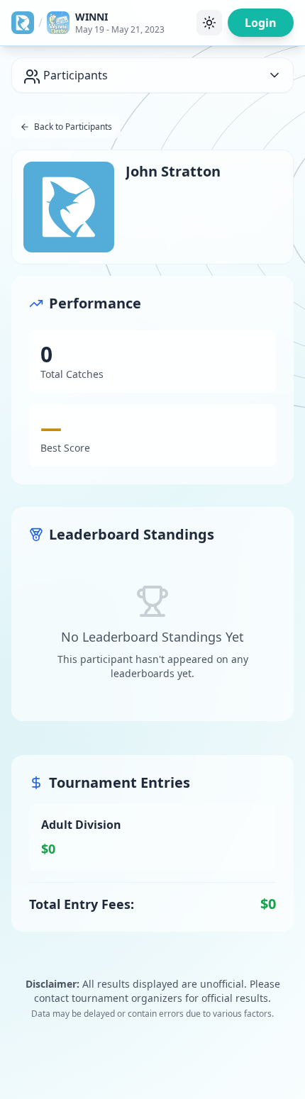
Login (261, 22)
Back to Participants (73, 127)
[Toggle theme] (209, 22)
